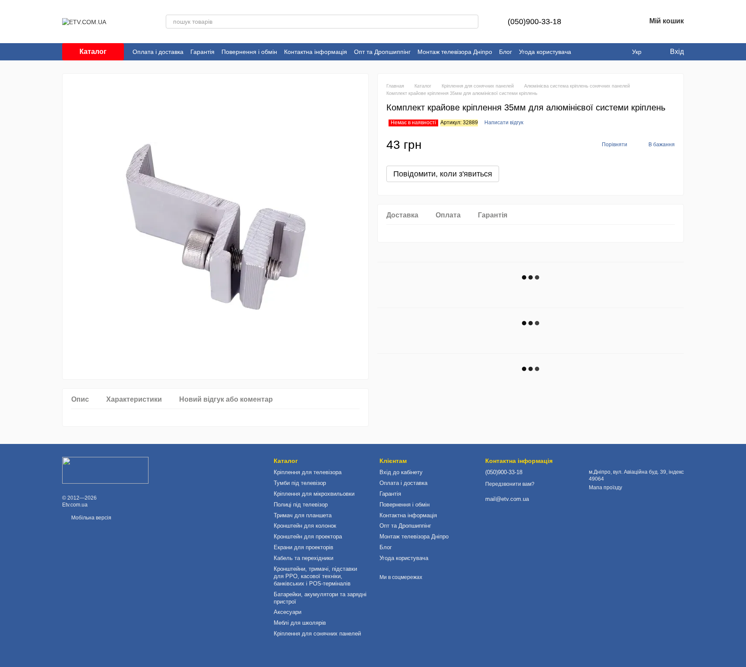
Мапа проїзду (605, 488)
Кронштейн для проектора (308, 536)
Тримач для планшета (303, 515)
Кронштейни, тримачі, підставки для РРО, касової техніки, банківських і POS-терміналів (315, 576)
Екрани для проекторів (303, 547)
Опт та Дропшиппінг (382, 51)
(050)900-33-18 (534, 21)
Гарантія (202, 51)
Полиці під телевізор (301, 504)
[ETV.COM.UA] (105, 470)
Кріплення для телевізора (307, 472)
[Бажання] (616, 21)
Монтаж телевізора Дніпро (454, 51)
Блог (505, 51)
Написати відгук (503, 123)
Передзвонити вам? (509, 484)
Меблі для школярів (300, 623)
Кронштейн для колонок (305, 525)
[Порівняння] (594, 21)
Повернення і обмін (249, 51)
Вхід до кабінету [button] (401, 472)
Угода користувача (545, 51)
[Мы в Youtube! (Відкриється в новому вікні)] (583, 51)
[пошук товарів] (471, 21)
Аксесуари (287, 612)
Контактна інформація (315, 51)
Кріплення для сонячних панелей (317, 633)
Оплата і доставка (158, 51)
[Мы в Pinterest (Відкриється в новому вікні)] (593, 51)
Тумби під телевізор (300, 483)
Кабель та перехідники (303, 558)
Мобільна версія (90, 518)
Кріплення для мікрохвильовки (314, 494)
